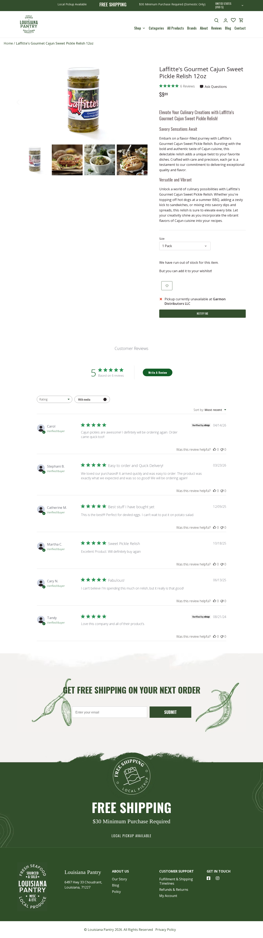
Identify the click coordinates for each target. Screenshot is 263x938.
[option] (83, 102)
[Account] (225, 20)
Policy (116, 891)
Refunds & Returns (173, 889)
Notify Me (202, 313)
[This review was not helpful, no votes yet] (221, 449)
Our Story (119, 879)
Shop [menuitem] (137, 28)
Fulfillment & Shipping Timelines (176, 881)
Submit (170, 712)
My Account (168, 895)
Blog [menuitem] (228, 28)
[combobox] (54, 399)
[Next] (143, 101)
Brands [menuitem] (192, 28)
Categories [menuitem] (156, 28)
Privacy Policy (165, 929)
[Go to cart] (241, 20)
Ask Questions (215, 86)
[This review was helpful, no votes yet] (214, 449)
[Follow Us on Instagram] (217, 878)
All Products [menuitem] (175, 28)
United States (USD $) (223, 5)
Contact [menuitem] (240, 28)
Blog (115, 885)
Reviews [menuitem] (216, 28)
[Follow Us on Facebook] (208, 878)
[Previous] (23, 101)
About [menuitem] (204, 28)
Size (162, 238)
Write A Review (157, 372)
